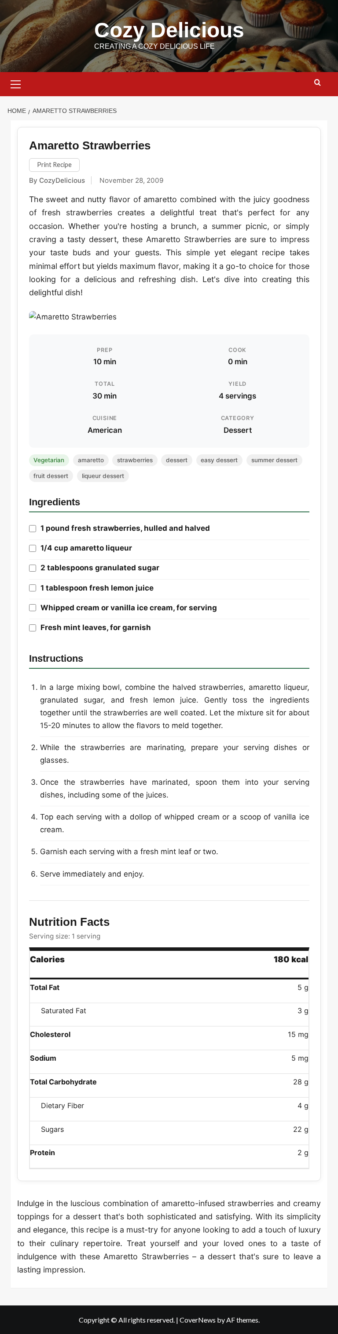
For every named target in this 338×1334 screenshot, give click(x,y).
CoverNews (198, 1320)
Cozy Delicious (169, 30)
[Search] (317, 83)
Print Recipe (54, 164)
